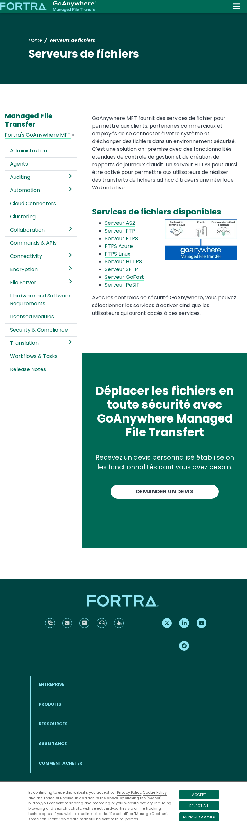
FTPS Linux (117, 254)
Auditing (20, 177)
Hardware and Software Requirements (40, 299)
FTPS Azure (119, 246)
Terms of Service (58, 797)
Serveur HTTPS (123, 261)
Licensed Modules (32, 316)
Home (35, 40)
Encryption (24, 269)
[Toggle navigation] (236, 6)
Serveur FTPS (121, 238)
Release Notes (28, 369)
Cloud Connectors (33, 203)
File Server (23, 282)
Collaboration (27, 229)
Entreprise (51, 684)
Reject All (199, 805)
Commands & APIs (33, 243)
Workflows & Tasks (34, 356)
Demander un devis (164, 491)
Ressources (53, 724)
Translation (24, 343)
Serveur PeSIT (122, 284)
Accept (199, 794)
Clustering (23, 216)
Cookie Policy (155, 792)
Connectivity (26, 256)
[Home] (48, 6)
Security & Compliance (39, 329)
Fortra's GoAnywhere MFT (38, 135)
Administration (28, 150)
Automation (25, 190)
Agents (19, 164)
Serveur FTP (120, 230)
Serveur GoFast (124, 277)
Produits (50, 704)
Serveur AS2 (120, 223)
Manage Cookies (199, 816)
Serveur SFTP (121, 269)
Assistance (53, 744)
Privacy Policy (129, 792)
